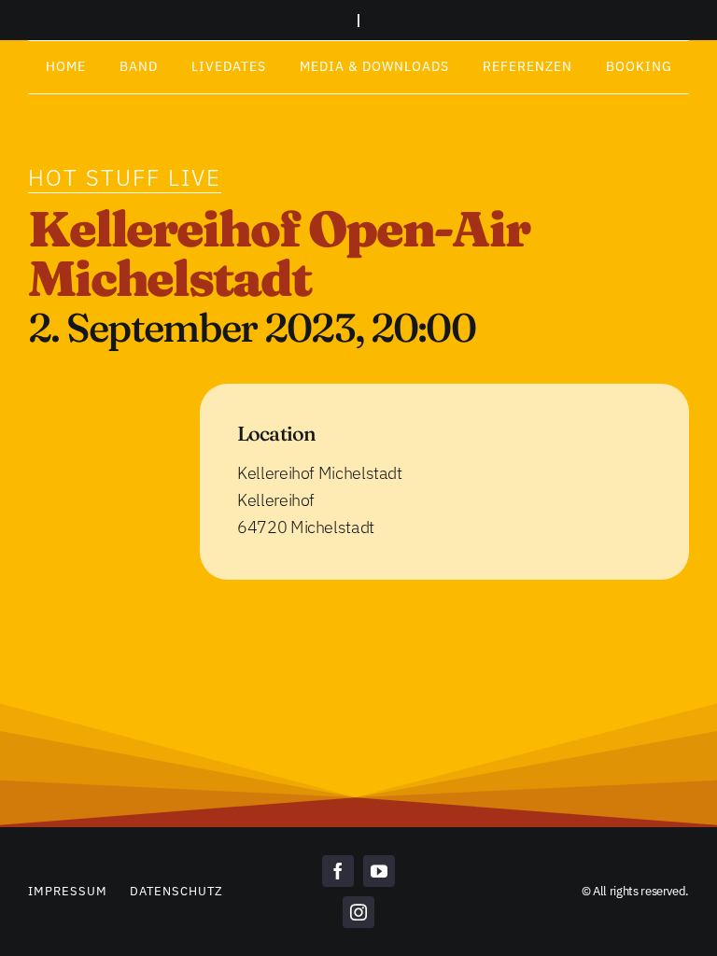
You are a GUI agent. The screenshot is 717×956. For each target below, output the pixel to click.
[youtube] (379, 871)
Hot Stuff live (124, 177)
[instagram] (358, 912)
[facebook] (338, 871)
